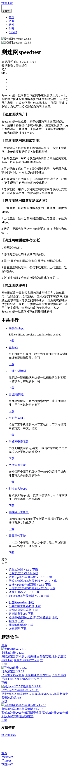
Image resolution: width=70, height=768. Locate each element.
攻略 (11, 28)
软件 (11, 24)
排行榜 (13, 32)
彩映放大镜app (18, 488)
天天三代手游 (17, 535)
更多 (4, 645)
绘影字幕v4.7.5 (18, 417)
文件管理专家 (17, 465)
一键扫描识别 (17, 370)
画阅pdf (13, 347)
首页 (11, 17)
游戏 (11, 20)
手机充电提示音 (19, 441)
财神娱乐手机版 (19, 512)
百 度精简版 (16, 394)
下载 (11, 340)
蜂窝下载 (7, 3)
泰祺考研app (16, 328)
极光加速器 (8, 735)
